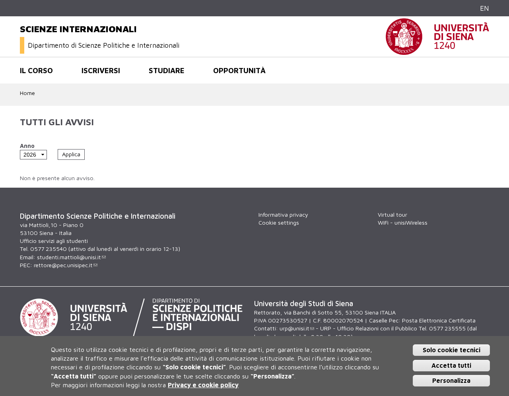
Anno (27, 145)
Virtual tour (392, 214)
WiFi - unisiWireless (402, 222)
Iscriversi (101, 70)
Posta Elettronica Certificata (439, 320)
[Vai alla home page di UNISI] (437, 50)
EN (484, 8)
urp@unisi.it (294, 328)
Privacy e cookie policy (203, 385)
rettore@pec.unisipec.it (63, 265)
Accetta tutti (451, 365)
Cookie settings (278, 222)
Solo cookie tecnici (451, 349)
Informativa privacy (283, 214)
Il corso (36, 70)
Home (27, 92)
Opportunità (239, 70)
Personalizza (451, 380)
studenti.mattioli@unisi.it (69, 257)
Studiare (167, 70)
